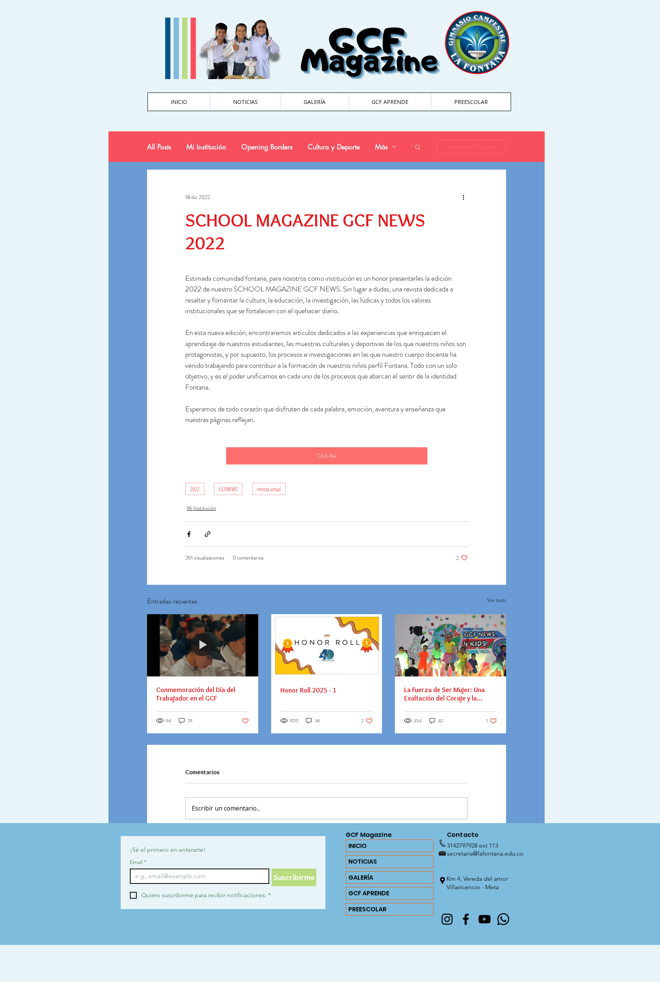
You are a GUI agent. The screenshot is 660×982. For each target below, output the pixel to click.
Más (381, 146)
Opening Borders (267, 146)
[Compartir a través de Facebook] (188, 534)
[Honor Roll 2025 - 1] (326, 645)
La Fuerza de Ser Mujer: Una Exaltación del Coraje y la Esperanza (444, 694)
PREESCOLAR (367, 909)
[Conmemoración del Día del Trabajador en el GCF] (202, 645)
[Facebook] (465, 919)
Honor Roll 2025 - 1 (308, 690)
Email (138, 862)
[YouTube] (484, 919)
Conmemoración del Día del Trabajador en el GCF (195, 694)
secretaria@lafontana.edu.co (485, 853)
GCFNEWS (228, 489)
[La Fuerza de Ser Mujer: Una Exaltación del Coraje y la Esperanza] (450, 645)
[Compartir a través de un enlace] (207, 534)
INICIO (357, 845)
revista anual (269, 489)
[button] (417, 147)
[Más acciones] (463, 197)
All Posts (159, 146)
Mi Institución (206, 146)
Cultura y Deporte (334, 146)
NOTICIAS (362, 861)
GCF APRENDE (368, 893)
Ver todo (496, 600)
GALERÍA (360, 877)
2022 (194, 489)
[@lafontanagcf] (447, 919)
